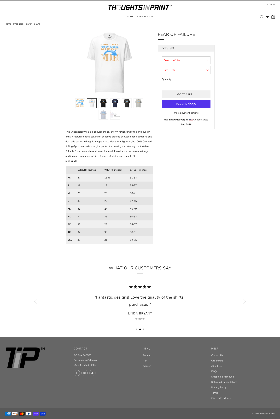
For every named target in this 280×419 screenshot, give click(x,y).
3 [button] (143, 329)
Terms (214, 392)
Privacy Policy (218, 387)
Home (130, 16)
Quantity (166, 79)
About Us (216, 366)
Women (146, 366)
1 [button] (136, 329)
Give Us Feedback (221, 398)
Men (144, 360)
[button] (80, 103)
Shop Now (143, 16)
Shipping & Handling (222, 376)
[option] (109, 62)
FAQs (214, 371)
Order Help (217, 360)
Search (146, 355)
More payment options (186, 112)
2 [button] (140, 329)
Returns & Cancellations (224, 382)
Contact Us (217, 355)
